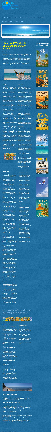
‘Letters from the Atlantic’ (26, 419)
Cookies (21, 21)
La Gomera (9, 17)
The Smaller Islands (23, 17)
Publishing (16, 21)
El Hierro (15, 17)
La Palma (4, 17)
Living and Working (41, 17)
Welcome (3, 38)
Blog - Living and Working (7, 21)
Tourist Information (32, 17)
